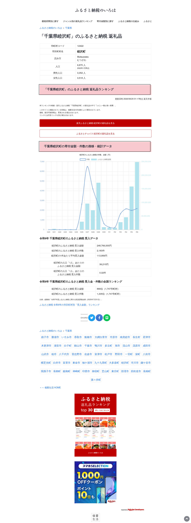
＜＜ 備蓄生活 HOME (50, 387)
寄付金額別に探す (105, 21)
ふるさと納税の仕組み (128, 21)
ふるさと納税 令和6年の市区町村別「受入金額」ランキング (70, 304)
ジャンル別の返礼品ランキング (77, 21)
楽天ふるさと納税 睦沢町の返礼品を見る (95, 123)
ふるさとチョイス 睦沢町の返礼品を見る (95, 133)
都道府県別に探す (50, 21)
